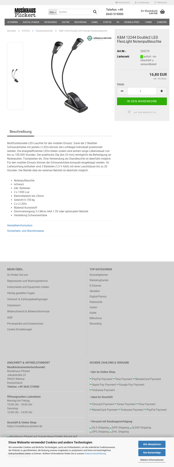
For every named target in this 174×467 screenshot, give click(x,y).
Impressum (14, 305)
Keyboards (96, 302)
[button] (122, 2)
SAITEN (65, 22)
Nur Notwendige (152, 452)
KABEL (95, 22)
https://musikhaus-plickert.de (24, 426)
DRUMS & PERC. (132, 22)
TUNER (148, 22)
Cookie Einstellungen (19, 329)
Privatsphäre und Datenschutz (25, 323)
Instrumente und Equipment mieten (28, 287)
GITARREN (12, 22)
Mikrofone (96, 318)
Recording (96, 323)
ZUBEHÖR (162, 22)
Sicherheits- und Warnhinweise (25, 230)
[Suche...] (95, 12)
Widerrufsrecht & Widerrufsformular (28, 311)
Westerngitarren (99, 280)
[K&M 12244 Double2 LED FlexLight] (69, 75)
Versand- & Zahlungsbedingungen (27, 299)
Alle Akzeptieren (152, 444)
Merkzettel (161, 2)
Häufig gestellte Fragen (21, 293)
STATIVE (107, 22)
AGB (9, 317)
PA (118, 22)
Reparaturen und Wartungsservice (27, 281)
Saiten (93, 307)
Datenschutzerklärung (95, 453)
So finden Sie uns (17, 274)
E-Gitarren (95, 285)
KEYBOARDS (50, 22)
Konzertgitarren (99, 274)
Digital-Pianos (98, 296)
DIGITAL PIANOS (31, 22)
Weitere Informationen (152, 460)
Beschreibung (21, 132)
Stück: (121, 84)
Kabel (93, 312)
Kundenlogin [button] (143, 2)
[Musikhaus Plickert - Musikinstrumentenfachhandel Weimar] (25, 12)
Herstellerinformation (19, 225)
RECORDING (80, 22)
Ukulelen (95, 291)
